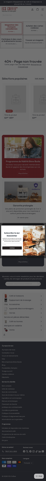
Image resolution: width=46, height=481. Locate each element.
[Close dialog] (43, 227)
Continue (12, 248)
